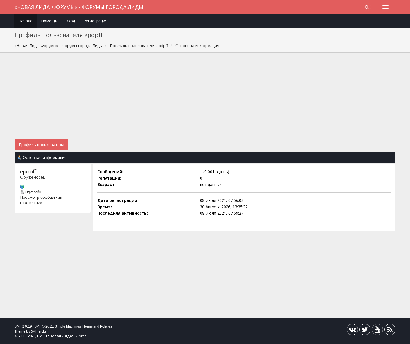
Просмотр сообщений (41, 197)
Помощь (49, 20)
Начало (25, 20)
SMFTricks (38, 331)
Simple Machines (68, 326)
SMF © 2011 (43, 326)
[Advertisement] (205, 99)
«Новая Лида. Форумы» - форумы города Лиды (79, 7)
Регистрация (95, 20)
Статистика (31, 202)
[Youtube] (377, 330)
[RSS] (389, 330)
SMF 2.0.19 (23, 326)
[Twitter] (364, 330)
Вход (70, 20)
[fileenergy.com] (22, 186)
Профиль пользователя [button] (41, 144)
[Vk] (352, 330)
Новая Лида (61, 336)
